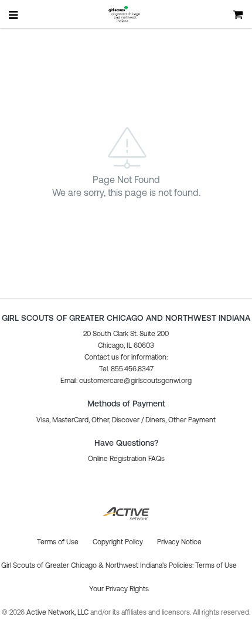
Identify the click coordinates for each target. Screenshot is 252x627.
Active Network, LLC (58, 612)
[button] (126, 381)
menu (14, 15)
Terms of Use (216, 565)
